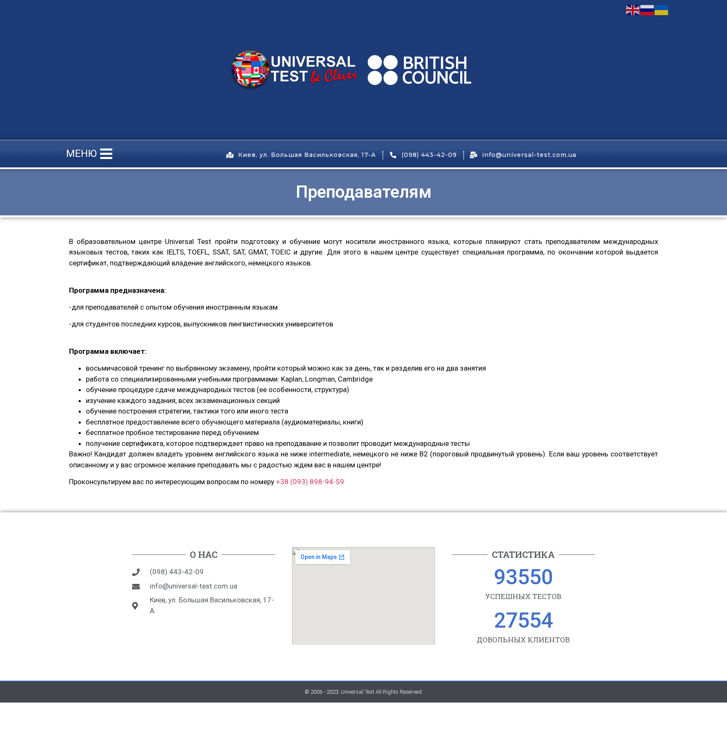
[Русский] (647, 9)
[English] (633, 9)
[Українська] (662, 9)
